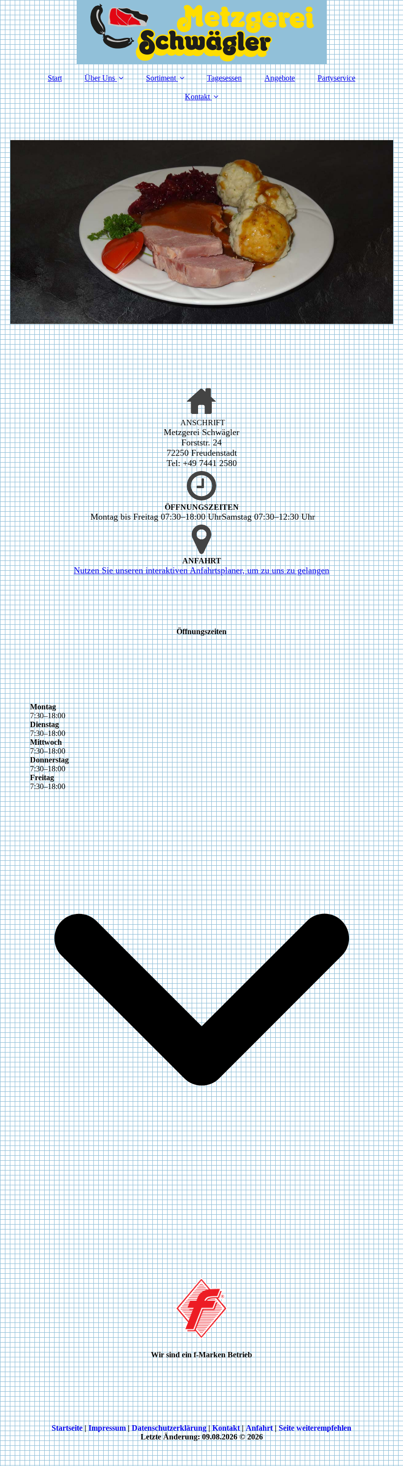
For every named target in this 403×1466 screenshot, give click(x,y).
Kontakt (197, 96)
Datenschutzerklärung (169, 1428)
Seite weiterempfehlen (315, 1428)
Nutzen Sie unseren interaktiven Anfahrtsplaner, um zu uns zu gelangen (201, 570)
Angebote (279, 78)
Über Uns (100, 78)
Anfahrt (259, 1428)
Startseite (67, 1428)
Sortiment (161, 78)
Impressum (107, 1428)
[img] (201, 32)
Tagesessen (224, 78)
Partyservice (336, 78)
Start (55, 78)
